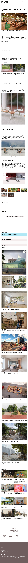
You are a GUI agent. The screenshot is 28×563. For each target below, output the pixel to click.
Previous (7, 176)
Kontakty (20, 554)
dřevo (10, 216)
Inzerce (9, 554)
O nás (7, 554)
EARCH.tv (11, 553)
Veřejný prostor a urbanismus (4, 551)
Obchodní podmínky (13, 554)
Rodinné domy (3, 550)
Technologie (12, 543)
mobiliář (16, 216)
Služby (10, 546)
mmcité (2, 41)
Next (24, 176)
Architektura (3, 543)
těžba (7, 216)
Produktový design (21, 546)
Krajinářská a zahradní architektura (5, 548)
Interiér (2, 547)
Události (2, 553)
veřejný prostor (21, 216)
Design (20, 543)
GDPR (17, 554)
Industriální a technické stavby (4, 546)
